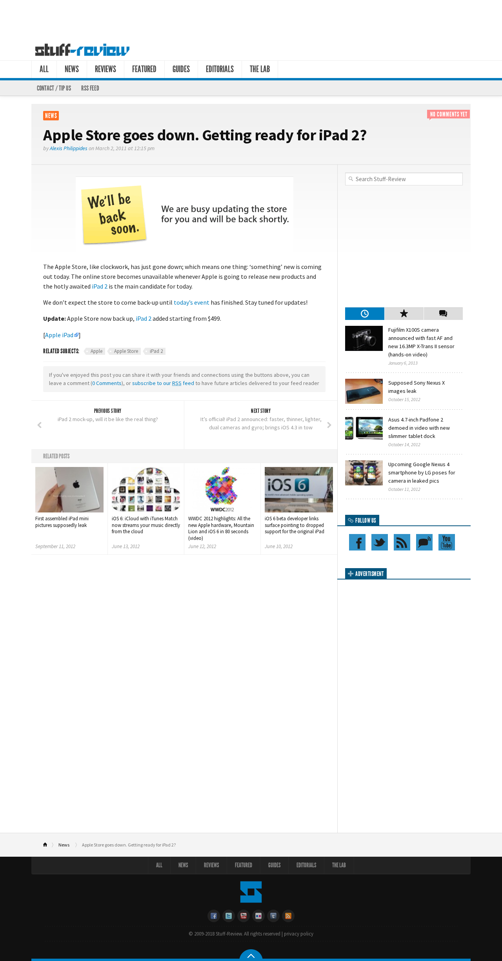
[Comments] (443, 313)
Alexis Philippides (68, 148)
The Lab (260, 69)
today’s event (191, 302)
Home (48, 845)
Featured (144, 69)
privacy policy (298, 933)
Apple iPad (59, 335)
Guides (181, 69)
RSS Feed (90, 88)
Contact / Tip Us (54, 88)
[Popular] (404, 313)
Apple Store (126, 351)
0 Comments (107, 383)
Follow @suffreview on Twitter (379, 542)
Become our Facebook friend (357, 542)
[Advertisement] (251, 18)
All (44, 69)
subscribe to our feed (163, 383)
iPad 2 (99, 286)
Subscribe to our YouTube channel (446, 542)
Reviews (105, 69)
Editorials (220, 69)
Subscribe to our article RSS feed (402, 542)
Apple (96, 351)
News (72, 69)
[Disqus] (184, 665)
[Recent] (364, 313)
